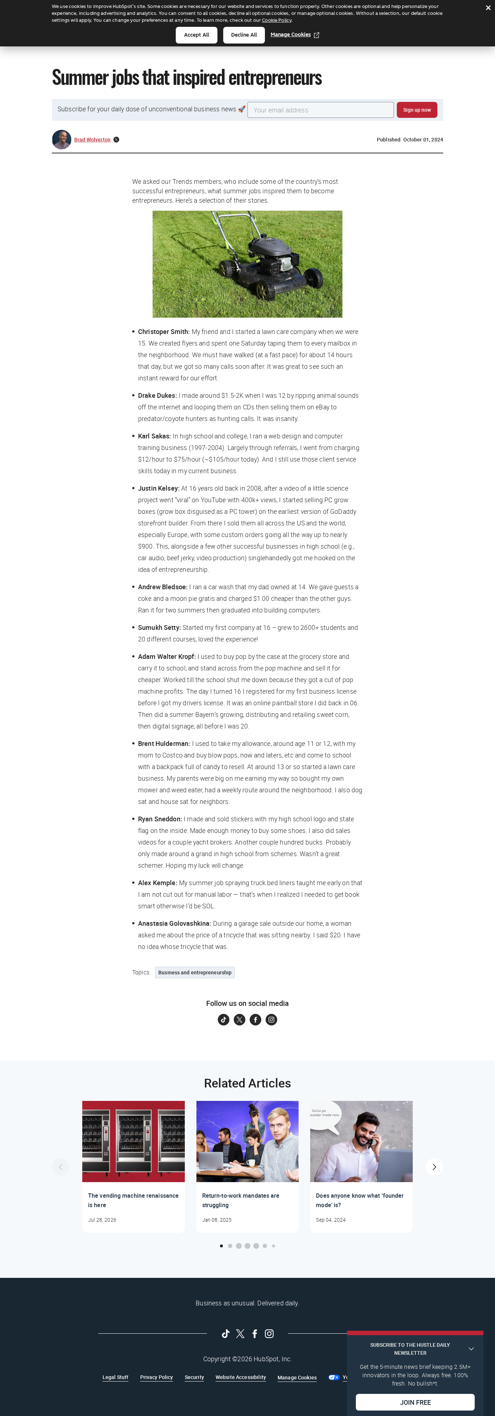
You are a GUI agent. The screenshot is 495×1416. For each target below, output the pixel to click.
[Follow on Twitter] (239, 1019)
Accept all (196, 35)
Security (194, 1377)
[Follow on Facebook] (255, 1019)
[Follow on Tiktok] (223, 1019)
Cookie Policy (276, 20)
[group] (133, 1166)
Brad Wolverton (92, 139)
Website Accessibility (241, 1377)
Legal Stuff (116, 1377)
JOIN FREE (415, 1402)
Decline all (244, 35)
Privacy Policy (156, 1377)
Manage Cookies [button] (297, 1377)
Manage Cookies (291, 35)
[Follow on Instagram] (271, 1019)
